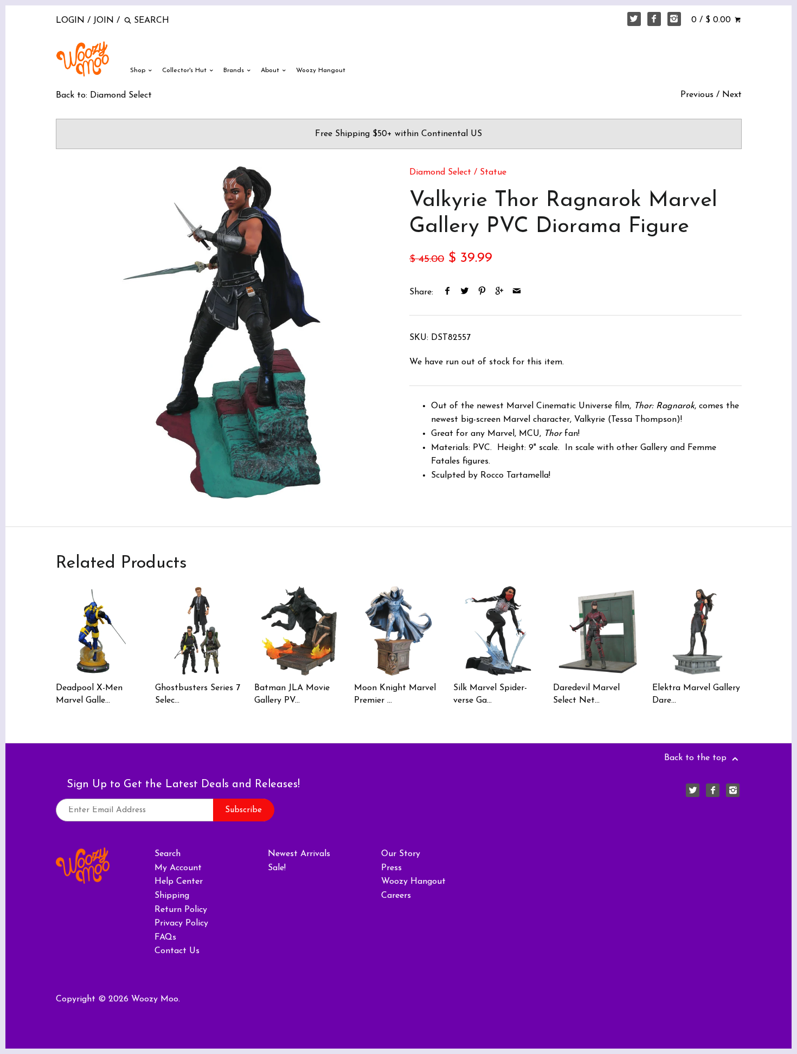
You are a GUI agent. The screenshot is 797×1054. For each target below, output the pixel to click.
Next (732, 95)
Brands (234, 70)
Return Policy (181, 909)
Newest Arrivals (299, 854)
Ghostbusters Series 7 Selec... (197, 694)
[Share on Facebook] (447, 292)
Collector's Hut (185, 70)
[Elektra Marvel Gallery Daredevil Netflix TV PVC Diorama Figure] (696, 630)
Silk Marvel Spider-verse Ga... (490, 694)
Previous (697, 95)
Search (168, 854)
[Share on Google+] (499, 292)
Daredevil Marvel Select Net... (586, 694)
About (271, 70)
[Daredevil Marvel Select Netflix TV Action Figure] (597, 630)
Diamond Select (440, 172)
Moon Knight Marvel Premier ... (395, 694)
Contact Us (177, 951)
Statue (493, 172)
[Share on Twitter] (465, 292)
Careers (396, 895)
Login (70, 20)
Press (391, 868)
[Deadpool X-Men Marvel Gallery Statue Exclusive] (100, 630)
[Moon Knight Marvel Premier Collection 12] (398, 630)
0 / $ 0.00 (712, 20)
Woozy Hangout (320, 70)
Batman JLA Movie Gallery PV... (292, 694)
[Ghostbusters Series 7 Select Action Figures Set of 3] (199, 630)
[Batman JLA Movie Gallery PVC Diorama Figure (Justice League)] (298, 630)
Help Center (179, 881)
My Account (178, 868)
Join (103, 20)
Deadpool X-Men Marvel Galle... (89, 694)
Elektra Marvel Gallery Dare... (696, 694)
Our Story (400, 854)
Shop (138, 70)
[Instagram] (674, 19)
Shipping (172, 895)
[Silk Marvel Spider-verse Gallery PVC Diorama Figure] (497, 630)
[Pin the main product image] (482, 292)
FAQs (165, 937)
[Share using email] (517, 292)
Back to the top (696, 758)
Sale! (277, 868)
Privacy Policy (181, 923)
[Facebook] (654, 19)
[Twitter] (634, 19)
